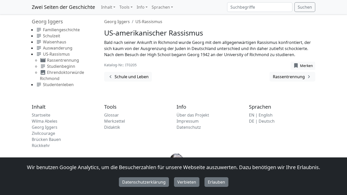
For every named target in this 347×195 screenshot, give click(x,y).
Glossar (111, 115)
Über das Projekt (193, 115)
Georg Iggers (117, 21)
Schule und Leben (128, 77)
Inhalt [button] (106, 7)
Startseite (41, 115)
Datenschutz (189, 127)
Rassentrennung (292, 77)
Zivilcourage (43, 133)
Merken (303, 65)
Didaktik (112, 127)
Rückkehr (41, 145)
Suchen (305, 7)
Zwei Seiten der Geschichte (63, 7)
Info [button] (141, 7)
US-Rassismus (148, 21)
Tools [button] (124, 7)
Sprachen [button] (161, 7)
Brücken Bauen (46, 139)
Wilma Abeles (44, 121)
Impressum (188, 121)
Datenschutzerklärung (144, 182)
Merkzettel (114, 121)
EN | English (261, 115)
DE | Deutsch (262, 121)
